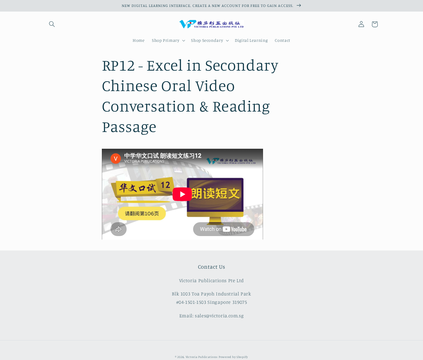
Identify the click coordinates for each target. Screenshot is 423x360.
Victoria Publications (202, 357)
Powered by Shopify (233, 357)
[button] (52, 24)
